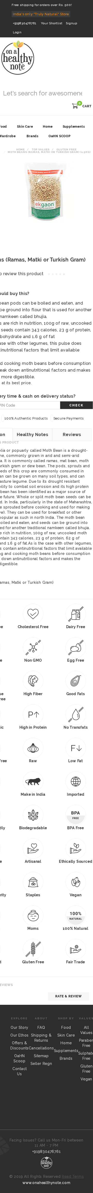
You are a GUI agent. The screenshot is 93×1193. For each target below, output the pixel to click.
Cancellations (41, 1048)
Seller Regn (41, 1064)
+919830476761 (24, 23)
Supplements (66, 1051)
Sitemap (41, 1056)
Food (66, 1027)
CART (86, 106)
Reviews (72, 434)
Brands (32, 136)
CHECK (76, 405)
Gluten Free (67, 149)
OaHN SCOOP (60, 136)
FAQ (41, 1027)
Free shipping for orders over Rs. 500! (42, 5)
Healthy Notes (32, 434)
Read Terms (73, 1176)
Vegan (86, 1079)
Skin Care (66, 1035)
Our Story (19, 1027)
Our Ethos (19, 1035)
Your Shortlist (51, 23)
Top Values (41, 149)
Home (20, 149)
